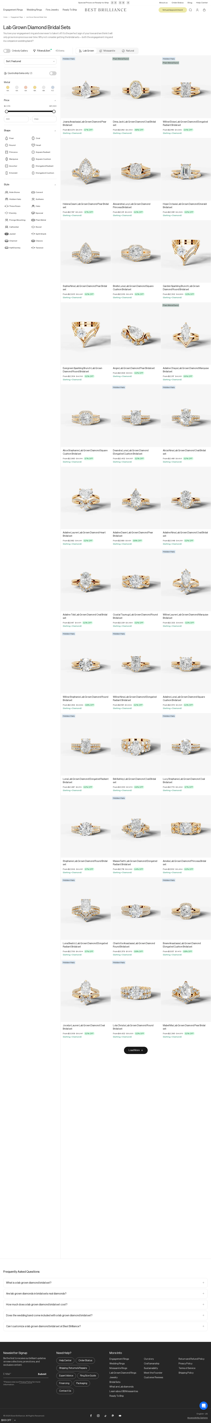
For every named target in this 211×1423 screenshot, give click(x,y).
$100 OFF (6, 1420)
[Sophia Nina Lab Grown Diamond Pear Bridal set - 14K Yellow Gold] (86, 251)
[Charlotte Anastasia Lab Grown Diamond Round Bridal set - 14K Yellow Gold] (136, 908)
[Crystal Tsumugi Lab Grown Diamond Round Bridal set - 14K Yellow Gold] (136, 580)
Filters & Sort (43, 51)
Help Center (202, 3)
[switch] (7, 51)
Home (5, 17)
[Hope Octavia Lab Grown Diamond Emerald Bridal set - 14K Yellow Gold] (186, 169)
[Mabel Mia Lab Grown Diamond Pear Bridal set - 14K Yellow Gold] (186, 991)
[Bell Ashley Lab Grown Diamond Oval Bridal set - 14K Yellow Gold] (136, 744)
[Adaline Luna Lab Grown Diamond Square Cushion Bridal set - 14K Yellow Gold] (186, 662)
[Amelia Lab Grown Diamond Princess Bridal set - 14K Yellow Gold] (186, 826)
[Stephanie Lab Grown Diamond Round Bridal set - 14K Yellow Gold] (86, 826)
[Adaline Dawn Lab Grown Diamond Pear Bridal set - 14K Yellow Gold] (136, 498)
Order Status (178, 3)
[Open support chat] (203, 1415)
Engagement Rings (17, 17)
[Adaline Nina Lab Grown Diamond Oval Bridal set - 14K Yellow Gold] (186, 498)
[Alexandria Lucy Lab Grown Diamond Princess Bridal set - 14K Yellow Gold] (136, 169)
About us (163, 3)
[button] (30, 100)
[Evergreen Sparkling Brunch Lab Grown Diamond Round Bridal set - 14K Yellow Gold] (86, 333)
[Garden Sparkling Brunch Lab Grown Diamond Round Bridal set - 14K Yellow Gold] (186, 251)
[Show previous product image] (66, 87)
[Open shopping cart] (204, 9)
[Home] (105, 9)
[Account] (197, 9)
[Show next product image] (106, 87)
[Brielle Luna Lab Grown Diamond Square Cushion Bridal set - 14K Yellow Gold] (136, 251)
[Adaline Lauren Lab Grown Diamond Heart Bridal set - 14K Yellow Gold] (86, 498)
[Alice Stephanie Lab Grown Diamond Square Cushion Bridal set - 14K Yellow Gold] (86, 415)
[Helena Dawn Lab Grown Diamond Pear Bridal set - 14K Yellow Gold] (86, 169)
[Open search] (190, 9)
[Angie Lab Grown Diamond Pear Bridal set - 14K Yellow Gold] (136, 333)
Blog (190, 3)
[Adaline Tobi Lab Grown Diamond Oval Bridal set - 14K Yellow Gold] (86, 580)
